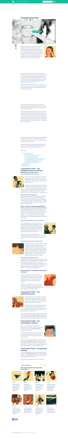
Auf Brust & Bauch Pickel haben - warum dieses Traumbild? (34, 159)
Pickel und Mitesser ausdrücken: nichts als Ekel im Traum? (32, 162)
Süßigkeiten (27, 86)
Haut (21, 76)
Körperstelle (33, 296)
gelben (27, 54)
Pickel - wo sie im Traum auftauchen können (30, 157)
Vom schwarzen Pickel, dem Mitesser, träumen (32, 155)
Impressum (22, 432)
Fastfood (38, 84)
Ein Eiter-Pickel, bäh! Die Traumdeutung (31, 156)
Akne (37, 73)
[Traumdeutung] (13, 2)
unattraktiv (26, 213)
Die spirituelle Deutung (25, 165)
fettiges (44, 84)
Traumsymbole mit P (33, 4)
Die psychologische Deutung (26, 164)
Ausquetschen (23, 287)
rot (42, 200)
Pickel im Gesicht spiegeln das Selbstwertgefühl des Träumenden (35, 158)
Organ (43, 77)
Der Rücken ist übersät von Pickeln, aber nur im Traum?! (33, 160)
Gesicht (22, 213)
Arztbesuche (37, 81)
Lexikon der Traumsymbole (25, 4)
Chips (24, 86)
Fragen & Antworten (22, 1)
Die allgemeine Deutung (26, 163)
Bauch (25, 234)
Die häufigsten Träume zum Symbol (27, 153)
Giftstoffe (33, 325)
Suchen (54, 1)
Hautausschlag (37, 209)
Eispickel (33, 140)
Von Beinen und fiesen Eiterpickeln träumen (32, 161)
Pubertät (22, 52)
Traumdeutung (18, 4)
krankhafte (25, 80)
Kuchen (30, 86)
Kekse (34, 86)
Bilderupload (29, 432)
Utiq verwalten (33, 432)
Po (27, 117)
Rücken (33, 243)
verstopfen (25, 325)
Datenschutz (25, 432)
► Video (27, 1)
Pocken (34, 253)
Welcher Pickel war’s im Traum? (28, 154)
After (32, 117)
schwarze (27, 176)
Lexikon (16, 1)
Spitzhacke (38, 140)
